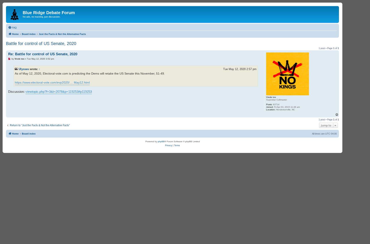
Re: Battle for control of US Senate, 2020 (42, 54)
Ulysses (24, 69)
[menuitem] (12, 27)
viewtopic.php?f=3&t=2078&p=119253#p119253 (58, 91)
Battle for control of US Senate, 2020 (41, 43)
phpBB (161, 141)
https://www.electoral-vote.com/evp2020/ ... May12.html (52, 82)
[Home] (15, 13)
